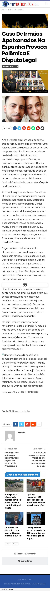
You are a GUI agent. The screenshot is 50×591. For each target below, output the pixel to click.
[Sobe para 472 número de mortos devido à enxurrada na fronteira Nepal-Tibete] (14, 485)
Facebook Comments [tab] (26, 554)
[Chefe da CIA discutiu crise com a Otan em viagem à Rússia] (14, 518)
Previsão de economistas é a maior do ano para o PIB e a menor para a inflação (37, 459)
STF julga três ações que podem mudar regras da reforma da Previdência (11, 459)
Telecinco (30, 163)
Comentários (26, 561)
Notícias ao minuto (19, 411)
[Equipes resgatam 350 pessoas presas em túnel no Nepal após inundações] (36, 485)
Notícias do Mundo (10, 66)
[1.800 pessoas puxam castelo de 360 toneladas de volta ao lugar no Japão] (36, 518)
